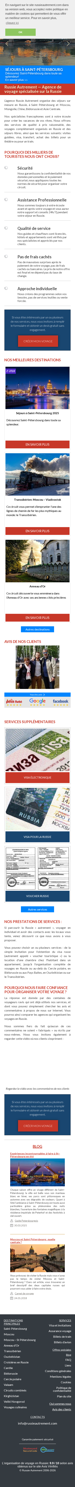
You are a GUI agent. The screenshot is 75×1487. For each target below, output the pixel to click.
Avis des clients (61, 1409)
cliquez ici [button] (12, 22)
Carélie (8, 1368)
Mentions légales (60, 1376)
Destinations (13, 1322)
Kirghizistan (11, 1396)
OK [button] (20, 32)
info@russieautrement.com (37, 1423)
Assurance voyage (60, 1331)
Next (68, 43)
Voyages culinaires (15, 1407)
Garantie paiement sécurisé (37, 1439)
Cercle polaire (12, 1379)
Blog (68, 1354)
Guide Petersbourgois (26, 1220)
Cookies (66, 1382)
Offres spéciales (61, 1349)
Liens (68, 1365)
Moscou (9, 1334)
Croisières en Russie (16, 1362)
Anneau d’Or (11, 1345)
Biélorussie (11, 1373)
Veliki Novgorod (14, 1401)
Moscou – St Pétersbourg (20, 1339)
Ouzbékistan (12, 1356)
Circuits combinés (15, 1390)
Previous (6, 43)
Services (65, 1320)
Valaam (8, 1384)
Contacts (37, 1416)
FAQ (68, 1359)
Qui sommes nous (60, 1403)
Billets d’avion (62, 1342)
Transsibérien (12, 1351)
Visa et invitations (60, 1325)
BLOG (37, 1146)
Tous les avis (36, 694)
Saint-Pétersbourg (15, 1328)
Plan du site (64, 1396)
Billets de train (62, 1336)
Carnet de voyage (24, 1293)
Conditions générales (58, 1371)
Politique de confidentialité (62, 1389)
